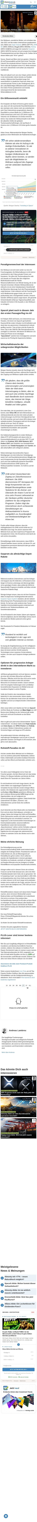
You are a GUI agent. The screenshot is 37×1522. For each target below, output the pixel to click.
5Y (26, 985)
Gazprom (31, 49)
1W (10, 985)
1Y (23, 985)
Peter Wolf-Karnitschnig (24, 1120)
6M (20, 985)
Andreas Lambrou (28, 12)
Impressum (24, 257)
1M (13, 985)
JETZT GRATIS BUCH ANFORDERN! (14, 929)
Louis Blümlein (26, 1077)
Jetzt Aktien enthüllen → (18, 233)
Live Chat (22, 971)
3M (17, 985)
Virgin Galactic (16, 45)
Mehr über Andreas (8, 1052)
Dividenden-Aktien (8, 36)
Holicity (33, 47)
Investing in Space (26, 205)
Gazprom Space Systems (9, 599)
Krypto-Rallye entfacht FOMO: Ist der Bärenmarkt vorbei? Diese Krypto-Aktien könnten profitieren (17, 217)
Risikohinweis (31, 257)
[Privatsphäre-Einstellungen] (6, 1516)
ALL (30, 985)
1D (6, 985)
